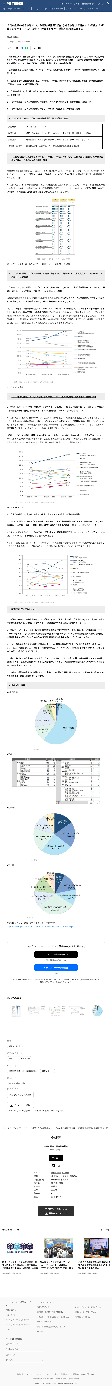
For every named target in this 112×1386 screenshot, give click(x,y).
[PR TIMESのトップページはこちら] (15, 3)
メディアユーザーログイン (56, 954)
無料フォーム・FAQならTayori (86, 1312)
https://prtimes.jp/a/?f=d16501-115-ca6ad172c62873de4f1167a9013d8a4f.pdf (40, 926)
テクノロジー (14, 8)
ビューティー (57, 8)
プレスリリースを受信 (69, 3)
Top (3, 8)
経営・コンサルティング (19, 1058)
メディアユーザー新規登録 (56, 967)
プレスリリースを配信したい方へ (18, 1325)
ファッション (71, 8)
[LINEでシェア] (26, 48)
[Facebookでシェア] (22, 48)
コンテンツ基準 (52, 1374)
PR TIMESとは (11, 1310)
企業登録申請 (88, 3)
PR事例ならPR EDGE (82, 1317)
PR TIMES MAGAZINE (45, 1322)
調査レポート (14, 1046)
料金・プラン (11, 1315)
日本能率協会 (31, 1071)
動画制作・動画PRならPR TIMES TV (50, 1312)
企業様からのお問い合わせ (43, 1378)
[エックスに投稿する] (17, 48)
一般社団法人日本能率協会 (39, 1128)
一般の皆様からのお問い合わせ (67, 1378)
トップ (6, 1128)
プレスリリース (19, 1128)
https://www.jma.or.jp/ (16, 1083)
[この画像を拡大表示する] (16, 1010)
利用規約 (64, 1374)
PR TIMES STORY (43, 1307)
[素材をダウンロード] (34, 48)
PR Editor (40, 1331)
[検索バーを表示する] (108, 3)
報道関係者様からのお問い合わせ (83, 1374)
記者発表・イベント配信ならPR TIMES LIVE (53, 1317)
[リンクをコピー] (39, 48)
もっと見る (105, 1230)
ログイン (100, 3)
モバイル (26, 8)
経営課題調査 (14, 1071)
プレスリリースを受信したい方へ (18, 1320)
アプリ (36, 8)
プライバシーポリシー (34, 1374)
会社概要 (20, 1374)
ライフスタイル (86, 8)
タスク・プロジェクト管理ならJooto (88, 1307)
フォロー (56, 1158)
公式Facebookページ (13, 1344)
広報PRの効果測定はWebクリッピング (51, 1327)
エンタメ (45, 8)
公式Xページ (10, 1355)
